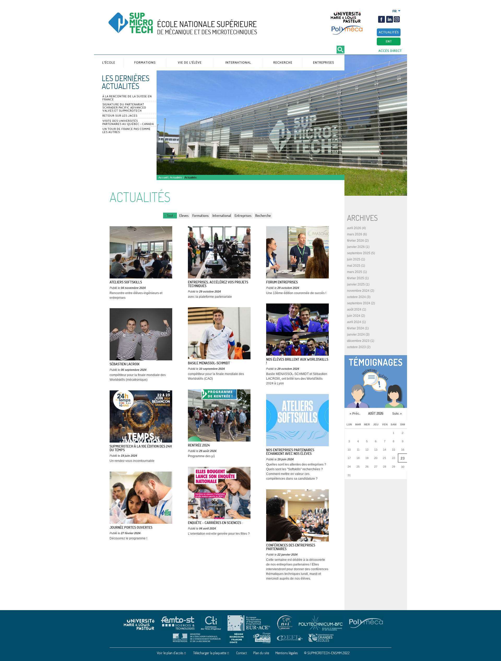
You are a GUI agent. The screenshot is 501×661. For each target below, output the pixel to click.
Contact (241, 653)
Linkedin (389, 19)
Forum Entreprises (282, 282)
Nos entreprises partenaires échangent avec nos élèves (290, 451)
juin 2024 (353, 316)
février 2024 (355, 328)
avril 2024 (354, 322)
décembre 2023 (358, 341)
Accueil (163, 177)
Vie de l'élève (189, 62)
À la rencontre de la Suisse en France (127, 98)
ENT (389, 41)
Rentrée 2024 (199, 445)
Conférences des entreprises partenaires (290, 547)
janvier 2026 (356, 247)
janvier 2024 (356, 334)
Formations (145, 62)
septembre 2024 (358, 303)
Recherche (282, 62)
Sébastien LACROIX (124, 364)
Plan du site (261, 653)
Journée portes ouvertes (131, 527)
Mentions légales (286, 653)
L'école (108, 62)
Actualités (389, 32)
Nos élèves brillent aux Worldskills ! (297, 361)
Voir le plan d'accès (170, 653)
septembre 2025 (358, 253)
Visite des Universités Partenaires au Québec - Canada (128, 122)
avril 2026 (354, 228)
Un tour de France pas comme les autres (126, 130)
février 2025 (355, 278)
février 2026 (355, 240)
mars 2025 (354, 272)
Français (394, 11)
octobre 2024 (356, 297)
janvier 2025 (356, 284)
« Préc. (355, 413)
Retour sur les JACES (119, 115)
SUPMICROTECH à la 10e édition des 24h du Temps (141, 448)
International (238, 62)
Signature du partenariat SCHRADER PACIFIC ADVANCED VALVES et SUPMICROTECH (124, 107)
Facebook (381, 19)
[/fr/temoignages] (375, 381)
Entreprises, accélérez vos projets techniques (218, 284)
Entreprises (323, 62)
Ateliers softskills (126, 282)
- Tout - (170, 215)
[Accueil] (141, 27)
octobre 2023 (356, 347)
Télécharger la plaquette (209, 653)
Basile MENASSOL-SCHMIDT (209, 363)
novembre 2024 (358, 291)
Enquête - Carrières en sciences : (215, 523)
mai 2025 (353, 265)
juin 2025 (353, 259)
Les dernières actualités (126, 82)
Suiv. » (397, 413)
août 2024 (354, 309)
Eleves (184, 215)
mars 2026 (354, 234)
